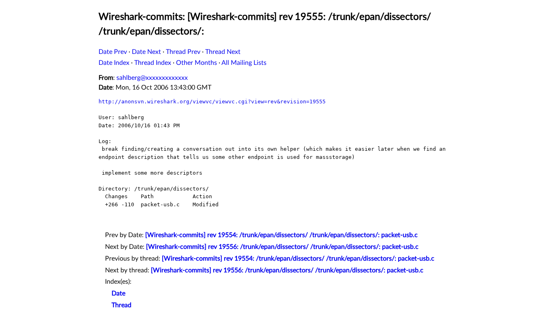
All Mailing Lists (243, 63)
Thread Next (222, 52)
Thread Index (152, 63)
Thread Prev (183, 52)
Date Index (114, 63)
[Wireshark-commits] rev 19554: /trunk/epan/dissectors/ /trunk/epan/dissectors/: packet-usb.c (281, 235)
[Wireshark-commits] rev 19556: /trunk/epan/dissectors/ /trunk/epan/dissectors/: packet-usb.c (282, 247)
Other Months (196, 63)
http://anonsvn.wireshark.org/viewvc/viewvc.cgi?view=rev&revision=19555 (212, 101)
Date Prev (113, 52)
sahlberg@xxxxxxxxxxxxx (152, 78)
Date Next (146, 52)
